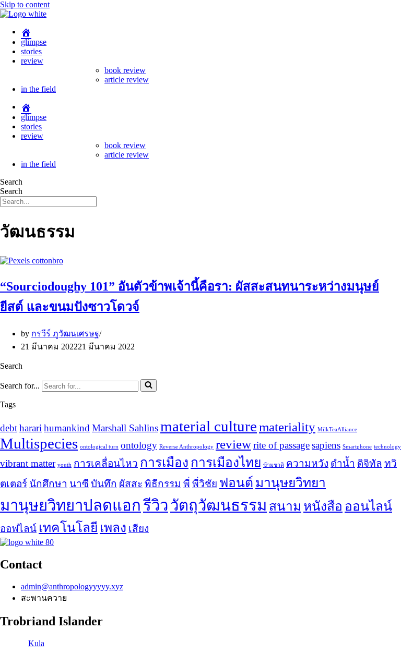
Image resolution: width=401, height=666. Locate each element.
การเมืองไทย (226, 462)
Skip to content (25, 4)
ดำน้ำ (343, 463)
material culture (208, 426)
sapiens (326, 445)
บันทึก (104, 483)
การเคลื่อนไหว (106, 463)
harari (30, 427)
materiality (287, 427)
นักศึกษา (48, 483)
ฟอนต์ (236, 483)
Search (11, 181)
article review (126, 79)
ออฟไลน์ (18, 528)
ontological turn (99, 447)
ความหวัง (307, 463)
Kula (36, 643)
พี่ (186, 483)
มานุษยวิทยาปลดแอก (70, 505)
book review (125, 70)
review (32, 60)
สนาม (285, 506)
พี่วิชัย (204, 483)
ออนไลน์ (368, 506)
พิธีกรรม (163, 483)
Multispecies (39, 443)
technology (387, 447)
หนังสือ (323, 506)
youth (64, 465)
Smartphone (357, 447)
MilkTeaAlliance (337, 429)
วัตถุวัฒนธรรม (218, 505)
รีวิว (155, 505)
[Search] (148, 385)
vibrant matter (27, 463)
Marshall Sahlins (125, 427)
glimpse (33, 42)
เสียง (138, 528)
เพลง (113, 527)
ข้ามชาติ (273, 465)
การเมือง (164, 462)
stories (31, 51)
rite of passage (281, 445)
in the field (38, 88)
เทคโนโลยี (68, 527)
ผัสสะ (131, 483)
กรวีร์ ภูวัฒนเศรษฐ (65, 333)
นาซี (79, 483)
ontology (139, 445)
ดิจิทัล (369, 463)
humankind (67, 427)
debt (8, 427)
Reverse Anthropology (186, 447)
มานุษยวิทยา (290, 483)
